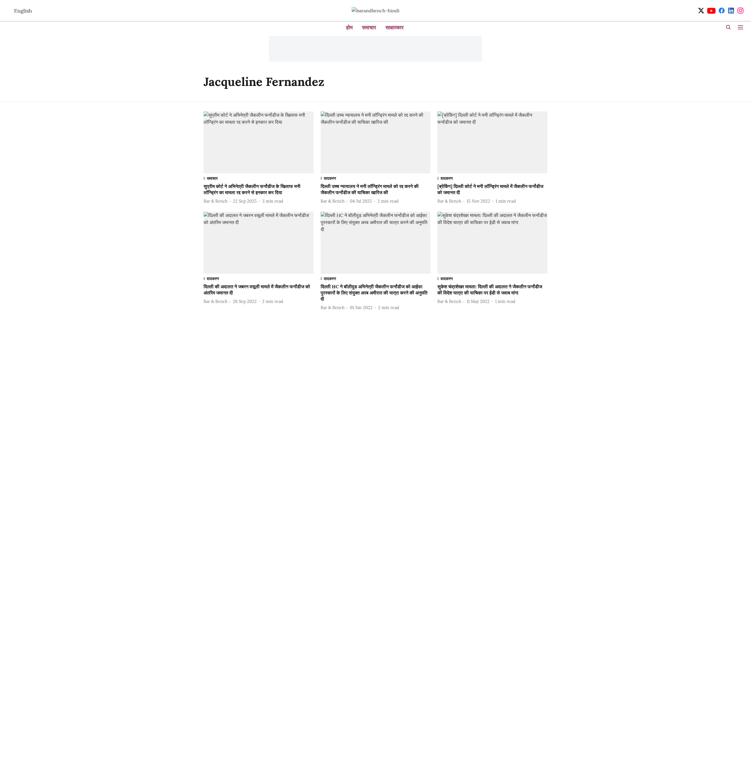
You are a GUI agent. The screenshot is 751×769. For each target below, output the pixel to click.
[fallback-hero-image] (259, 142)
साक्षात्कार (394, 27)
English (23, 10)
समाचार (369, 27)
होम (349, 27)
